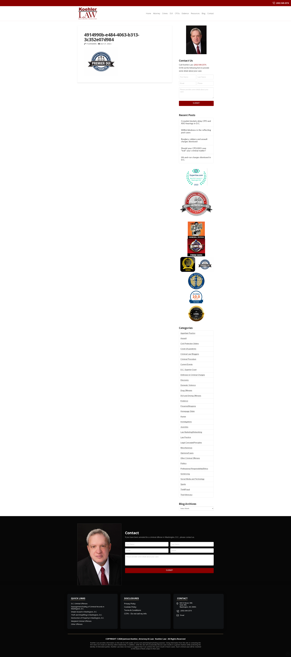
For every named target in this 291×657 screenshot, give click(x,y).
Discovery (185, 380)
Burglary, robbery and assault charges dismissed (194, 140)
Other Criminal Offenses (190, 458)
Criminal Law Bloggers (190, 354)
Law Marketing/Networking (191, 432)
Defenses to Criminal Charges (193, 375)
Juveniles (184, 427)
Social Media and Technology (192, 479)
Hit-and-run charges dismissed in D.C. (196, 158)
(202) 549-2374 (200, 65)
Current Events (187, 364)
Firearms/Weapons (188, 406)
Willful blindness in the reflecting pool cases (196, 131)
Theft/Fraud (185, 490)
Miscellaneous (186, 448)
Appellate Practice (188, 333)
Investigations (186, 422)
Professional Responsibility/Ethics (194, 469)
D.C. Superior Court (188, 370)
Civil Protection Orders (190, 344)
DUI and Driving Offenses (191, 396)
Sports (183, 484)
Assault (184, 338)
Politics (183, 463)
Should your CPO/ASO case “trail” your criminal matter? (193, 149)
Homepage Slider (188, 411)
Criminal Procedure (188, 359)
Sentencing (185, 474)
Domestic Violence (188, 385)
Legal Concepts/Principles (191, 443)
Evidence (184, 401)
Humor (183, 417)
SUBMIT (196, 103)
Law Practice (186, 437)
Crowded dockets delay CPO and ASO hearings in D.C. (196, 122)
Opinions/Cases (187, 453)
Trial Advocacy (186, 495)
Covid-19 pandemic (188, 349)
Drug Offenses (186, 390)
